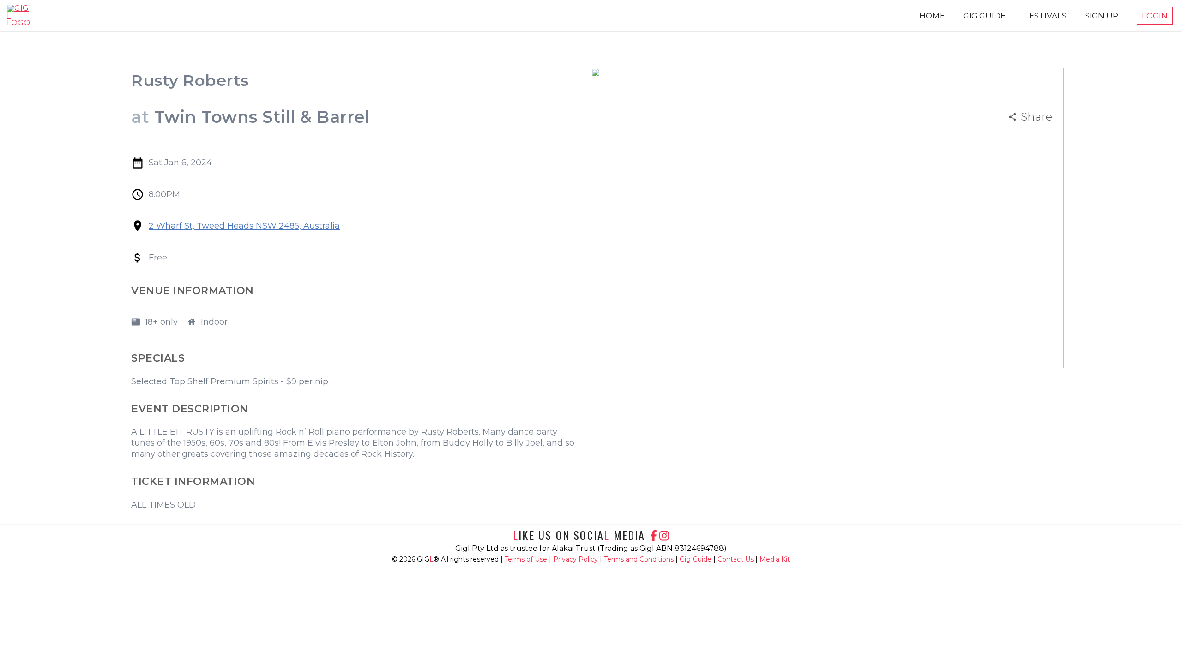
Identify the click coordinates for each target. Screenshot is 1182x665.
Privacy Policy (576, 559)
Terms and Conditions (639, 559)
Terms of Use (527, 559)
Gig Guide (696, 559)
